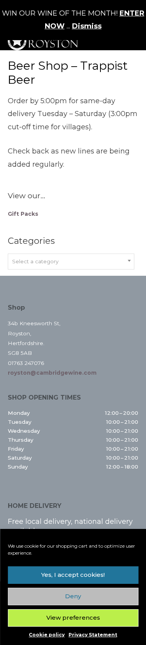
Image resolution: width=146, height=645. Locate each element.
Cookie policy (47, 635)
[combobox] (71, 262)
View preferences (73, 617)
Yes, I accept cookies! (73, 574)
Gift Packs (23, 214)
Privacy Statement (93, 635)
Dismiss (87, 26)
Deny (73, 596)
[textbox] (71, 261)
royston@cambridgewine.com (52, 373)
